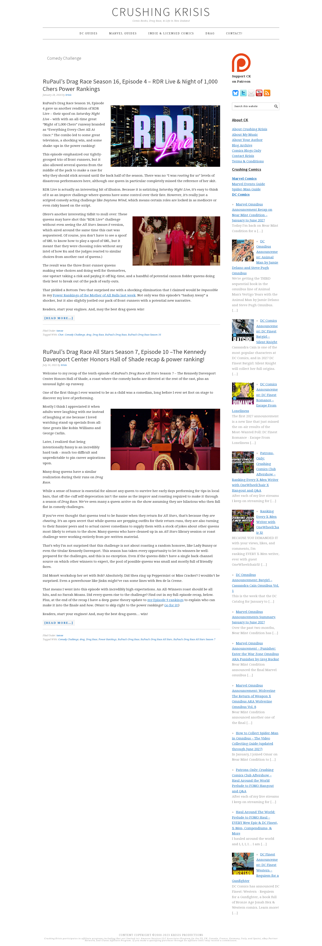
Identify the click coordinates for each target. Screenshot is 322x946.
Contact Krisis (243, 156)
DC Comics (241, 195)
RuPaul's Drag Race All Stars (156, 639)
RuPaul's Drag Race (116, 334)
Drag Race (98, 334)
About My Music (245, 135)
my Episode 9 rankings (165, 600)
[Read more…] (58, 318)
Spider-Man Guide (246, 189)
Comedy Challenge (75, 334)
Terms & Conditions (248, 161)
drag (88, 334)
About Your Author (247, 140)
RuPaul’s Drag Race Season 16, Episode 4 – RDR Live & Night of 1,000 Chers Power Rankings (130, 85)
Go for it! (171, 605)
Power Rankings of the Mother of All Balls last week (94, 295)
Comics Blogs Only (246, 151)
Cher (61, 334)
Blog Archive (242, 145)
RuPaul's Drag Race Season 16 (144, 334)
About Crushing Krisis (249, 129)
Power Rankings (108, 639)
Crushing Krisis (161, 11)
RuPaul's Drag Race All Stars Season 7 (194, 639)
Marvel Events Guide (248, 184)
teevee (60, 330)
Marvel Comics (244, 179)
